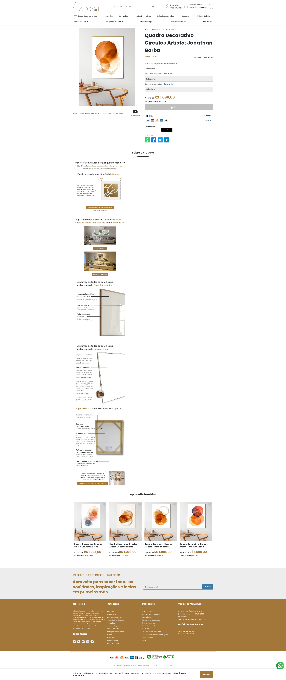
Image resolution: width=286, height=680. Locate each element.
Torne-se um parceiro (151, 620)
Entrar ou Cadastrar (198, 7)
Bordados (111, 611)
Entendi (206, 674)
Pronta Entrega (113, 643)
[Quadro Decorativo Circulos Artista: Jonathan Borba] (90, 530)
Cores (109, 634)
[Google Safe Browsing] (168, 657)
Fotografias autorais (115, 632)
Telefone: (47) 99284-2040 (192, 611)
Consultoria (146, 617)
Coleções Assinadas (115, 620)
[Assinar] (207, 586)
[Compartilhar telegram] (166, 139)
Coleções (111, 623)
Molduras (146, 629)
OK (167, 130)
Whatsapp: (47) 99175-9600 (192, 614)
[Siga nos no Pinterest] (87, 642)
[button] (135, 113)
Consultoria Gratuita (178, 22)
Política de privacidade (151, 632)
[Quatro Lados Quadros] (86, 6)
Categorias (112, 614)
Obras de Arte (113, 629)
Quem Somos (147, 637)
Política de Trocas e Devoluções (155, 634)
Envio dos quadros (149, 626)
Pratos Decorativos (115, 617)
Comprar (181, 107)
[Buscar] (153, 6)
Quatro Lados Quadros (206, 57)
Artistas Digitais (157, 29)
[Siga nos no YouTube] (78, 642)
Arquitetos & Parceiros (151, 614)
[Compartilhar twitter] (160, 139)
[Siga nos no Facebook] (74, 642)
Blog (144, 640)
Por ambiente (112, 640)
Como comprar (148, 623)
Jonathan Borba (169, 29)
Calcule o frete (151, 127)
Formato (110, 637)
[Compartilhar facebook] (153, 139)
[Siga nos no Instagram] (83, 642)
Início (148, 29)
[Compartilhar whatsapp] (147, 139)
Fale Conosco (147, 611)
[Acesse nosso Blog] (92, 642)
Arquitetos (207, 22)
